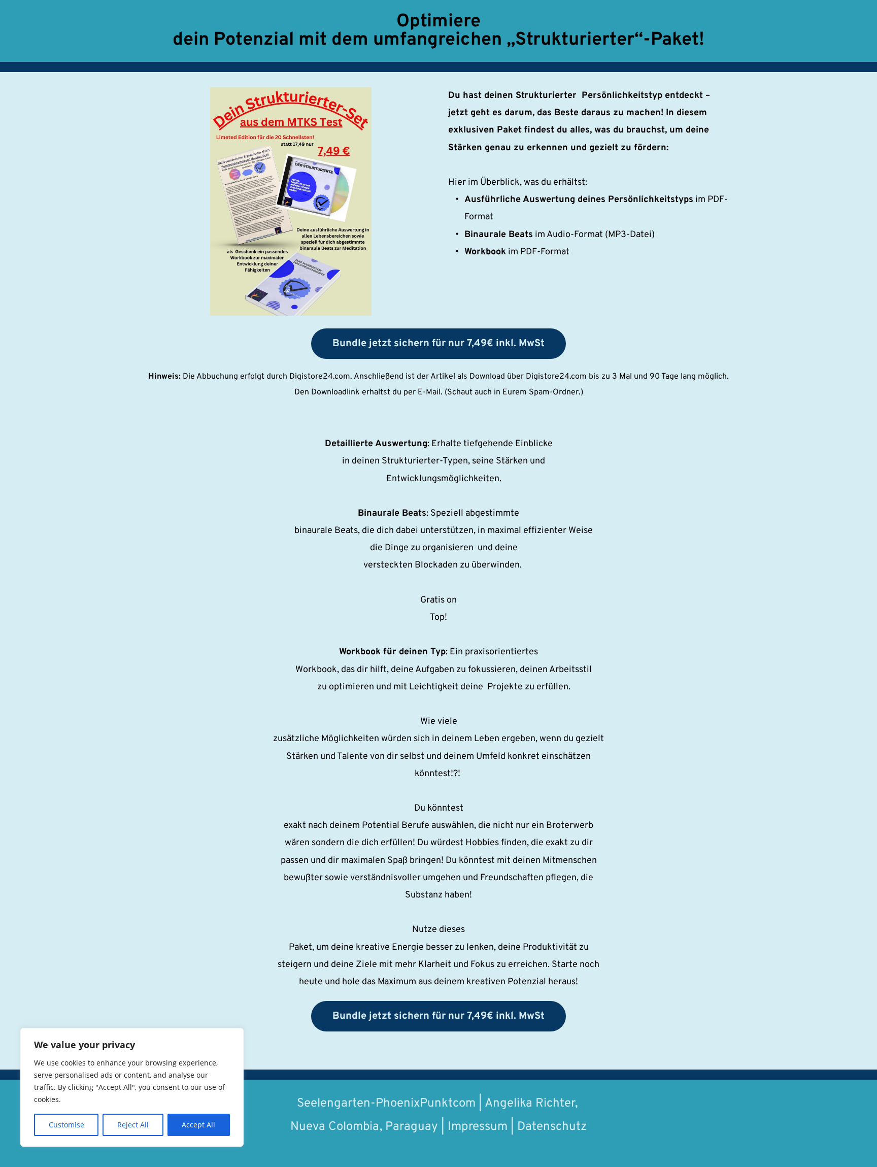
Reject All (133, 1124)
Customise (66, 1124)
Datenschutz (552, 1127)
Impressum (478, 1127)
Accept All (198, 1124)
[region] (132, 1087)
